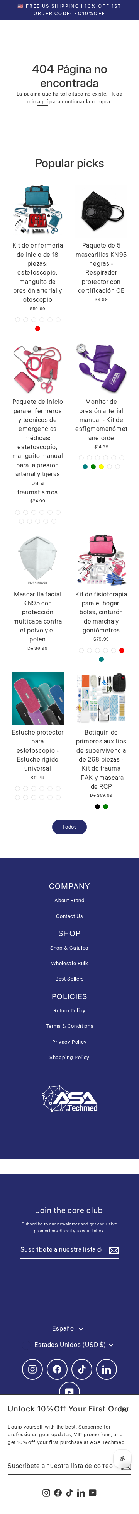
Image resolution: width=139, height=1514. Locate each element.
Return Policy (69, 1010)
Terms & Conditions (69, 1026)
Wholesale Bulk (69, 963)
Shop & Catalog (69, 948)
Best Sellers (69, 979)
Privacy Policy (69, 1042)
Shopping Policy (69, 1057)
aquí (42, 101)
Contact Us (69, 916)
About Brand (69, 900)
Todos (69, 827)
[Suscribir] (113, 1250)
